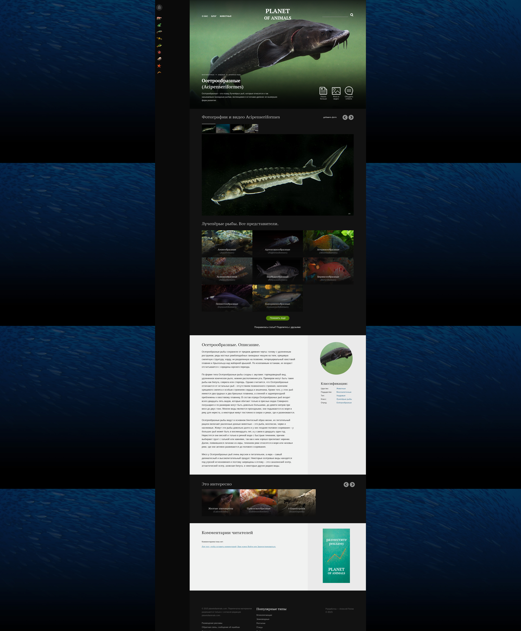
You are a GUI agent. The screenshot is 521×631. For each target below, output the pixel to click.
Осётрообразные (314, 403)
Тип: (293, 395)
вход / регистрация (198, 7)
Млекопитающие (198, 18)
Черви (198, 72)
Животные (236, 19)
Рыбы (198, 45)
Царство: (295, 388)
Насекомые (198, 52)
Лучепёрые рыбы (245, 71)
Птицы (198, 38)
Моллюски (198, 59)
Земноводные (198, 25)
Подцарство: (296, 392)
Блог (224, 19)
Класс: (293, 399)
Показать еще (263, 318)
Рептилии (198, 32)
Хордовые (231, 71)
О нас (215, 19)
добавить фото (340, 117)
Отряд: (294, 403)
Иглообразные (198, 65)
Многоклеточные (218, 71)
